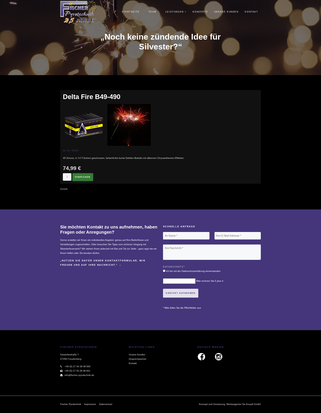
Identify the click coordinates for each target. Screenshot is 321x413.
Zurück (64, 189)
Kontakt (133, 363)
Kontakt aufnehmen (180, 293)
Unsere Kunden (137, 354)
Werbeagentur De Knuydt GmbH (243, 404)
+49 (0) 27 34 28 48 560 (77, 366)
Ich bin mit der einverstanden (193, 271)
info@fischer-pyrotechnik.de (79, 375)
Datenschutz (105, 404)
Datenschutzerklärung (193, 271)
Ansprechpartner (137, 359)
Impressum (90, 404)
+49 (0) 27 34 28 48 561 (77, 370)
